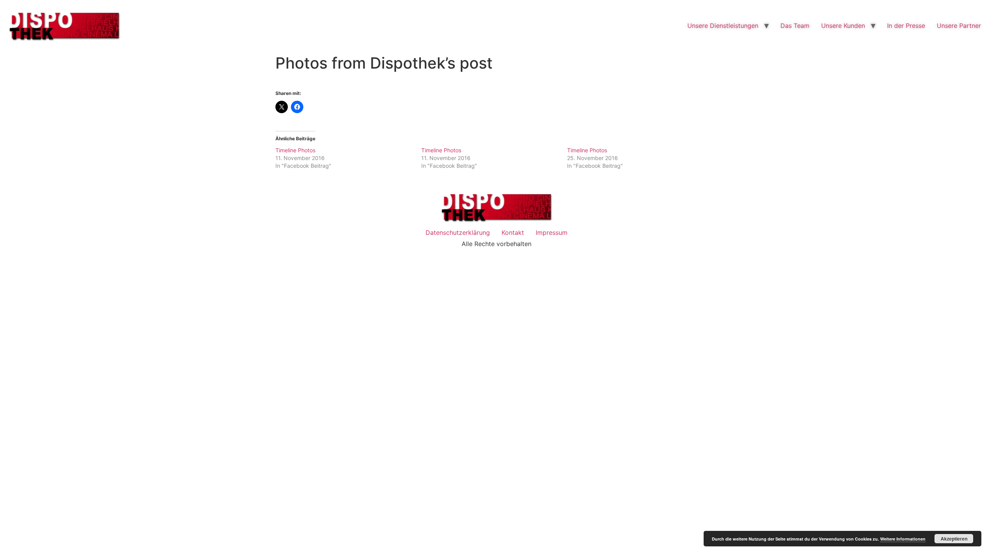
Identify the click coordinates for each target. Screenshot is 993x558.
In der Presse (906, 25)
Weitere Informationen (903, 539)
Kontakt (513, 232)
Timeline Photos (295, 150)
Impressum (551, 232)
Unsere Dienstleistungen (722, 25)
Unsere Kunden (843, 25)
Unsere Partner (959, 25)
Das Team (795, 25)
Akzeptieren (954, 538)
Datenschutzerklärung (458, 232)
